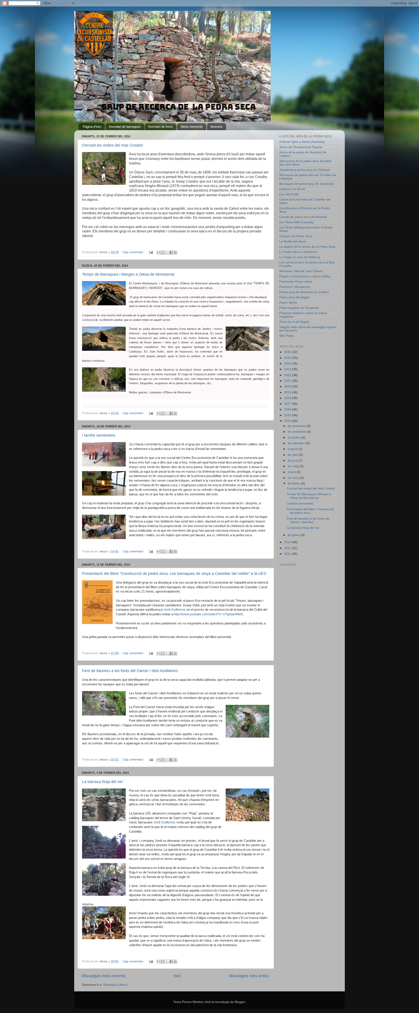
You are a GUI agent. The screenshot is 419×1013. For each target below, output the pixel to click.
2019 (288, 392)
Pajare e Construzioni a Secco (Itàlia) (305, 276)
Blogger (240, 1002)
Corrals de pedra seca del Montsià (303, 217)
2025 (288, 358)
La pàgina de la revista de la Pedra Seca (307, 246)
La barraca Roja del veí (102, 782)
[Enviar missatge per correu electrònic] (151, 252)
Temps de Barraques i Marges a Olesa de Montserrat (128, 274)
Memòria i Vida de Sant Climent (301, 271)
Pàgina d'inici (92, 126)
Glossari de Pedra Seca (295, 236)
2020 (288, 386)
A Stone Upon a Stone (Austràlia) (302, 141)
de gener (294, 535)
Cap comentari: (134, 252)
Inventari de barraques (125, 126)
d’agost (293, 449)
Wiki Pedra (286, 335)
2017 (288, 403)
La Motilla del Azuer (292, 241)
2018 (288, 398)
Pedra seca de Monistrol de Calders (304, 292)
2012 (288, 548)
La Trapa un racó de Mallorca (299, 257)
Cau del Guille (289, 194)
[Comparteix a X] (167, 252)
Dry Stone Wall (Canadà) (296, 222)
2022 (288, 375)
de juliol (293, 454)
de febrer (294, 483)
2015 (288, 415)
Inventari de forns (160, 126)
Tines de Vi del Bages (294, 321)
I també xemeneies (98, 435)
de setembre (297, 443)
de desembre (297, 426)
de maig (294, 466)
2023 (288, 369)
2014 (288, 421)
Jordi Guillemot (174, 609)
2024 (288, 363)
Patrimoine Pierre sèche (296, 281)
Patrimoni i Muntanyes (294, 287)
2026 (288, 352)
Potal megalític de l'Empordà (299, 307)
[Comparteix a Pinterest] (175, 252)
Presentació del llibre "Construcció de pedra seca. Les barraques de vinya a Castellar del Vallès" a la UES (174, 573)
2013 (288, 542)
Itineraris (216, 126)
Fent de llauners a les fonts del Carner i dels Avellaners (130, 671)
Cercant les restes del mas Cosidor (112, 145)
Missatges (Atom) (115, 984)
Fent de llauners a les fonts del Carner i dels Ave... (308, 520)
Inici (177, 975)
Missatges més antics (249, 975)
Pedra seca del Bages (294, 297)
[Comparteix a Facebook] (171, 252)
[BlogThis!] (163, 252)
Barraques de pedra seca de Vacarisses (307, 183)
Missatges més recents (103, 975)
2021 (288, 380)
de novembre (297, 431)
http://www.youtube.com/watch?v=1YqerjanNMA (208, 614)
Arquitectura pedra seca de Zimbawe (304, 169)
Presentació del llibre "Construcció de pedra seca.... (310, 511)
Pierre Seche (288, 302)
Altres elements (191, 126)
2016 (288, 409)
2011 (288, 553)
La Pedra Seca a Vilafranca (298, 252)
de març (294, 477)
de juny (293, 460)
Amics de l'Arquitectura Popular (301, 147)
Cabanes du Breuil (292, 189)
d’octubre (294, 437)
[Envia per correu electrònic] (158, 252)
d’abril (292, 472)
